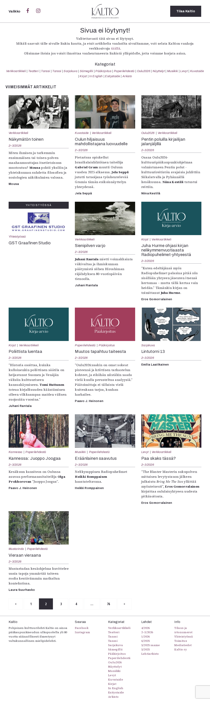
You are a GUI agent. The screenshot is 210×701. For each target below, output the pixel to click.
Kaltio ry (180, 649)
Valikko (15, 11)
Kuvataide (197, 71)
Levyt (184, 71)
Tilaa (185, 11)
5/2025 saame (150, 645)
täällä (115, 48)
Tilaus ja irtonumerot (183, 630)
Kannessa (15, 452)
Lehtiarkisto (150, 654)
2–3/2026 (15, 145)
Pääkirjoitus (103, 71)
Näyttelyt (159, 71)
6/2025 (145, 641)
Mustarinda (16, 548)
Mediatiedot (183, 645)
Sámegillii (86, 71)
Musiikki (172, 71)
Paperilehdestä (124, 71)
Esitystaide (112, 76)
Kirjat (83, 76)
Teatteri (33, 71)
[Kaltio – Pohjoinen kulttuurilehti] (105, 11)
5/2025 (145, 649)
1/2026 (145, 636)
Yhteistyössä (17, 236)
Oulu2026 (143, 71)
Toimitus (180, 641)
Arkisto (127, 76)
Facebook (81, 628)
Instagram (82, 632)
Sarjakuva (70, 71)
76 (108, 604)
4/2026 (145, 628)
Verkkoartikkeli (16, 71)
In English (96, 76)
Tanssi (45, 71)
